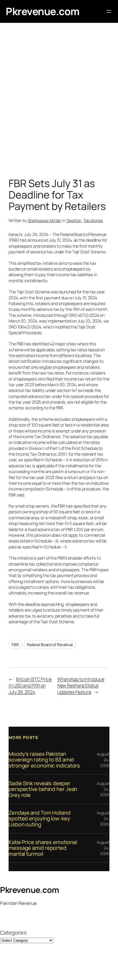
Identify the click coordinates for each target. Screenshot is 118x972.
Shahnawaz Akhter (44, 220)
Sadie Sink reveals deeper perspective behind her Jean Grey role (43, 789)
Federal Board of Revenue (50, 644)
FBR (15, 644)
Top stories (93, 220)
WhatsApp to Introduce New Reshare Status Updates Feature (80, 685)
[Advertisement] (59, 102)
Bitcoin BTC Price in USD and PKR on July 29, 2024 (30, 685)
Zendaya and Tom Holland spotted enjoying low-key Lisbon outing (39, 818)
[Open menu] (108, 11)
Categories (13, 932)
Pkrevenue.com (43, 11)
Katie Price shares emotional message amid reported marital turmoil (43, 848)
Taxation (73, 220)
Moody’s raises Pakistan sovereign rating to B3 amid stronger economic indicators (44, 760)
